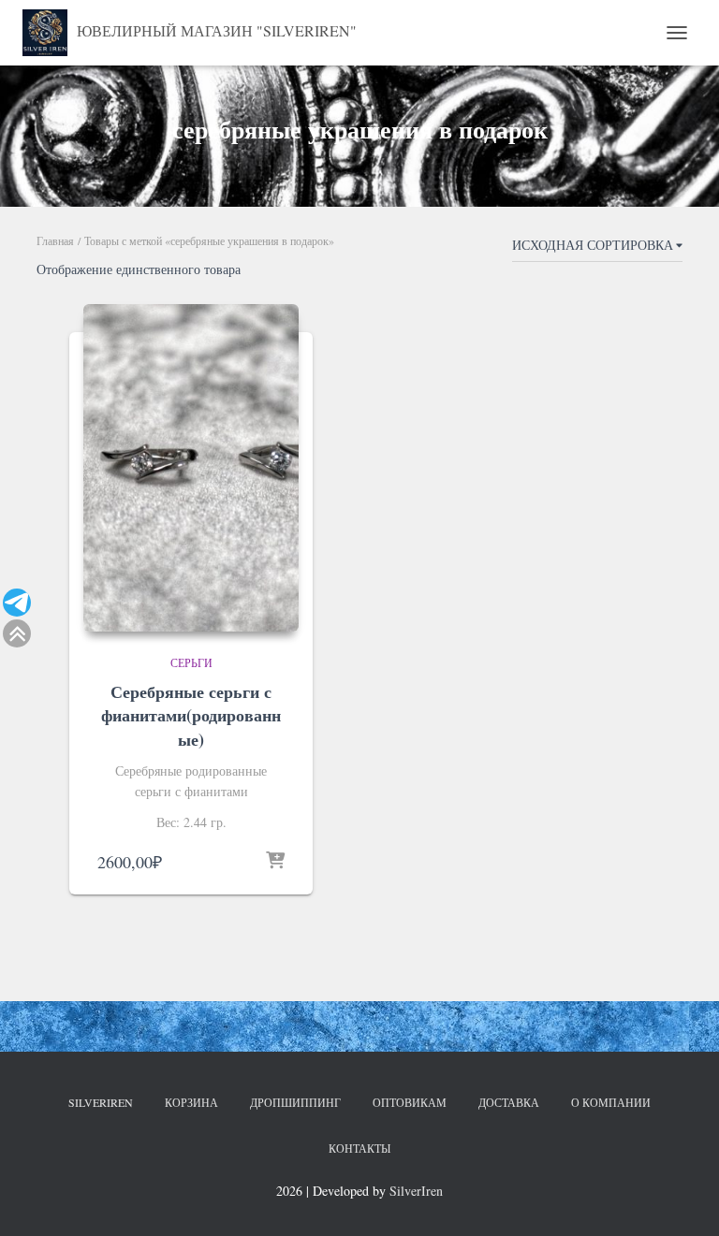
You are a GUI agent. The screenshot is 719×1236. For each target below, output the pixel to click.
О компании (611, 1102)
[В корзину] (275, 861)
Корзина (191, 1102)
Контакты (359, 1148)
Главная (55, 240)
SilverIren (100, 1102)
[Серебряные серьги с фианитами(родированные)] (191, 468)
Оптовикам (410, 1102)
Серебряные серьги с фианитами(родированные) (191, 714)
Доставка (508, 1102)
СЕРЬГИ (191, 662)
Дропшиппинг (295, 1102)
